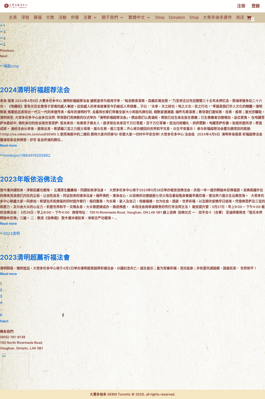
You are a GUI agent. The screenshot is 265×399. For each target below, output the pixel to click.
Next (4, 321)
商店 (240, 17)
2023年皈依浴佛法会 (31, 179)
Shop (160, 17)
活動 (62, 17)
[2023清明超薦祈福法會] (10, 233)
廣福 (38, 17)
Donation (177, 17)
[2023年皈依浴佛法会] (25, 155)
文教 (50, 17)
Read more (8, 145)
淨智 (25, 17)
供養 (75, 17)
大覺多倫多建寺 (217, 17)
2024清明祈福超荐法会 (35, 90)
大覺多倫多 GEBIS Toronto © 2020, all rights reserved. (132, 394)
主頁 (13, 17)
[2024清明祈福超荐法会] (9, 66)
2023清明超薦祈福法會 (35, 257)
